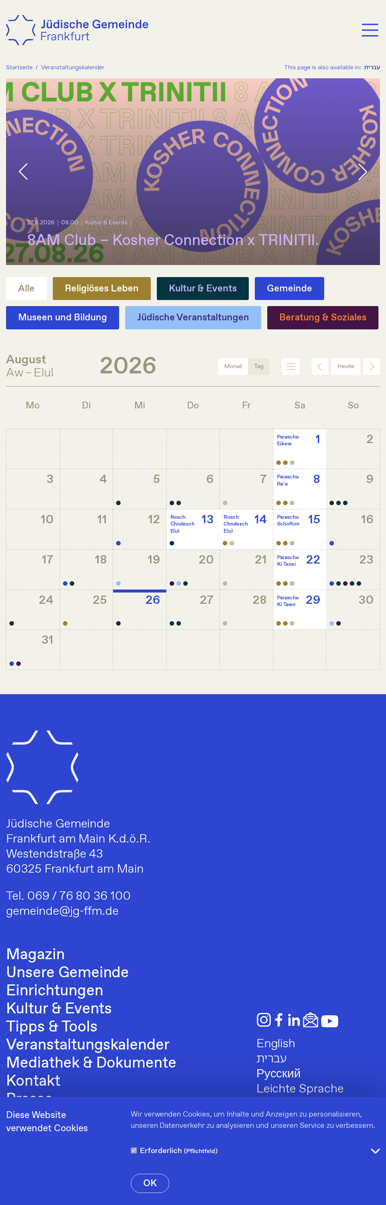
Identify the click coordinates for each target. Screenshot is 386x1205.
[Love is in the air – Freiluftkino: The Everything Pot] (118, 503)
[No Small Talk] (172, 543)
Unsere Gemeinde (67, 973)
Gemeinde (289, 288)
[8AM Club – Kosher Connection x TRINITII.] (172, 623)
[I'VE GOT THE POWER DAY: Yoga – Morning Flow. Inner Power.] (331, 503)
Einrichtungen (54, 991)
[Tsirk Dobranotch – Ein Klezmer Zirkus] (359, 583)
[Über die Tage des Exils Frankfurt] (185, 583)
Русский (278, 1074)
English (276, 1044)
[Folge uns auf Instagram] (263, 1019)
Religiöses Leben (102, 288)
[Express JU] (331, 543)
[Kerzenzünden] (225, 503)
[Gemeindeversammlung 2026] (11, 663)
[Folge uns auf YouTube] (330, 1021)
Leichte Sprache (300, 1089)
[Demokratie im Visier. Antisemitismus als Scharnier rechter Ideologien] (178, 623)
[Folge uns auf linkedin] (294, 1019)
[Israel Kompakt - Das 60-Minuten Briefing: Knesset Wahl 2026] (352, 583)
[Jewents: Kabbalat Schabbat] (225, 543)
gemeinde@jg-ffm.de (62, 911)
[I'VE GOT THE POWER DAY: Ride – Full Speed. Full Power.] (345, 503)
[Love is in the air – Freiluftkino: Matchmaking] (172, 503)
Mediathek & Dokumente (91, 1063)
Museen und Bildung (62, 317)
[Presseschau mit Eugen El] (18, 663)
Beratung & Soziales (322, 317)
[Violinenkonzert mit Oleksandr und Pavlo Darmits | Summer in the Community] (118, 623)
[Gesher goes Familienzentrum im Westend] (345, 583)
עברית (372, 68)
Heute (345, 366)
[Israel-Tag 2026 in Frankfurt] (118, 583)
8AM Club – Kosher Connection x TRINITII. (173, 241)
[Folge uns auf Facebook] (278, 1019)
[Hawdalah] (292, 462)
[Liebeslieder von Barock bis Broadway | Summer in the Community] (11, 623)
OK (150, 1183)
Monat (233, 366)
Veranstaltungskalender (88, 1045)
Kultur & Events (203, 288)
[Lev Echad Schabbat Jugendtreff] (285, 462)
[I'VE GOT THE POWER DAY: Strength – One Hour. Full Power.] (338, 503)
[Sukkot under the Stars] (65, 623)
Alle (26, 288)
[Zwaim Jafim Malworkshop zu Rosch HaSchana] (338, 623)
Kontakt (33, 1081)
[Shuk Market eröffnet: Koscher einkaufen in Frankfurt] (65, 583)
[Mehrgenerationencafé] (172, 583)
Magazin (35, 955)
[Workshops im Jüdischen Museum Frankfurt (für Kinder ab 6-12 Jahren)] (338, 583)
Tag (258, 366)
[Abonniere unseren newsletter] (310, 1019)
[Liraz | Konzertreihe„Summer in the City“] (72, 583)
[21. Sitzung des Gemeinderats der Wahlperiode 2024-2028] (118, 543)
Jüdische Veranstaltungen (193, 317)
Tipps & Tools (51, 1027)
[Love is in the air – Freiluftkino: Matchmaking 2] (178, 503)
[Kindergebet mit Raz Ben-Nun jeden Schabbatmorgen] (278, 462)
